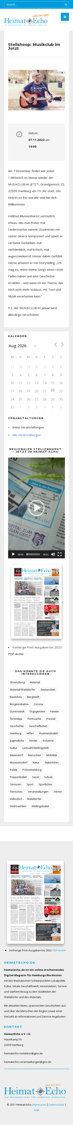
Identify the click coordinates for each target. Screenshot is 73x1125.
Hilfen (30, 733)
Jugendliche (17, 740)
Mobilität (51, 755)
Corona (38, 704)
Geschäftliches (38, 726)
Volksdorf (16, 799)
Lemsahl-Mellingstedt (36, 748)
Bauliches (16, 697)
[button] (36, 508)
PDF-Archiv (16, 654)
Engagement (37, 711)
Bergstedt (33, 697)
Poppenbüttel (18, 777)
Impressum (39, 1104)
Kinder (33, 740)
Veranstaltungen (38, 791)
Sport (30, 784)
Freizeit (50, 719)
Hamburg (15, 733)
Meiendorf (16, 755)
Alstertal (35, 682)
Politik (13, 770)
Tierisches (16, 791)
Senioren (15, 784)
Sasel (35, 777)
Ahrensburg (17, 682)
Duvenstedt (17, 711)
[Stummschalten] (53, 554)
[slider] (33, 554)
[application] (36, 508)
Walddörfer (34, 799)
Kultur (13, 748)
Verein (58, 791)
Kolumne (48, 740)
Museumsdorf (18, 762)
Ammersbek (48, 689)
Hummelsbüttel (48, 733)
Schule (48, 777)
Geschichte (17, 726)
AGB (36, 1110)
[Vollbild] (60, 554)
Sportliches (45, 784)
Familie (54, 711)
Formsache (34, 719)
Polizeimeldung (32, 770)
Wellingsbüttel (40, 806)
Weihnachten (18, 806)
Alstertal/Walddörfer (22, 689)
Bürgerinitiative (19, 704)
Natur (36, 762)
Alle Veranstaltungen (26, 435)
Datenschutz (56, 1104)
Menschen (34, 755)
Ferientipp (16, 719)
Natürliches (52, 762)
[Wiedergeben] (13, 554)
